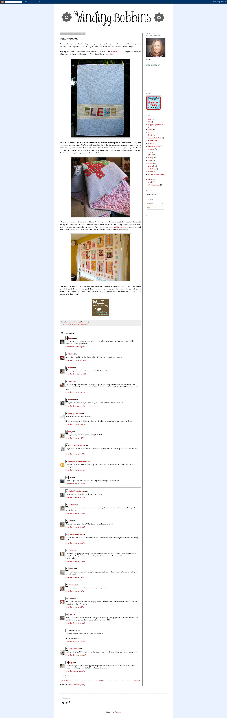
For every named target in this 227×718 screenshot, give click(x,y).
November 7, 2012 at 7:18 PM (74, 607)
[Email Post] (87, 322)
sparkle (150, 172)
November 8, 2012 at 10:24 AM (75, 655)
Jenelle (71, 569)
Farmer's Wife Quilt (155, 138)
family (150, 135)
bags (149, 119)
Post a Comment (68, 676)
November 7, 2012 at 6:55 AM (75, 497)
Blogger (117, 712)
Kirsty (70, 432)
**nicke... (72, 585)
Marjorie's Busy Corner (76, 491)
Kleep (71, 598)
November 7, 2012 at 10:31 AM (75, 561)
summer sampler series (156, 174)
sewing (74, 324)
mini (149, 152)
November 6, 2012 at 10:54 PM (75, 374)
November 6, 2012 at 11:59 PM (75, 424)
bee (149, 122)
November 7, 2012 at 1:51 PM (74, 591)
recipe (150, 160)
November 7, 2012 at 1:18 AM (74, 438)
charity (150, 129)
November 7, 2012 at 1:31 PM (74, 577)
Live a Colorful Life (75, 534)
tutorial (150, 182)
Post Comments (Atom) (77, 685)
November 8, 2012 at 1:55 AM (75, 623)
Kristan (71, 550)
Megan (71, 662)
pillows (150, 155)
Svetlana (72, 505)
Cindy (70, 354)
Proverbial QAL (117, 51)
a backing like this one (120, 227)
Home (101, 681)
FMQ (149, 144)
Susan (70, 381)
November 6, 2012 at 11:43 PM (75, 406)
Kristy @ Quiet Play (75, 413)
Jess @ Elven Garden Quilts (77, 461)
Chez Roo (71, 400)
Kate (70, 521)
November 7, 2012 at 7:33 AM (75, 513)
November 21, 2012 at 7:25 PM (75, 671)
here (112, 54)
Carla (71, 477)
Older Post (136, 681)
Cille (70, 615)
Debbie (70, 338)
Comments (153, 208)
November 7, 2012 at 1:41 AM (75, 454)
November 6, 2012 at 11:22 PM (75, 392)
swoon (150, 179)
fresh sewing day (154, 146)
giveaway (151, 149)
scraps (150, 163)
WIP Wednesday (82, 324)
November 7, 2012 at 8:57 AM (75, 527)
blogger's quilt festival (155, 125)
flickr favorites (153, 141)
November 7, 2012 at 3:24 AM (75, 470)
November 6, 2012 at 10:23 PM (75, 360)
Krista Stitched (74, 649)
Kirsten (70, 368)
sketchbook (152, 169)
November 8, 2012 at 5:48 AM (75, 641)
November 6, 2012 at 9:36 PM (75, 347)
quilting (68, 324)
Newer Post (64, 681)
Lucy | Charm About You (76, 445)
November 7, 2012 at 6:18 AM (75, 484)
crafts (150, 132)
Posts (151, 204)
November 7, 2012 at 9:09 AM (75, 543)
